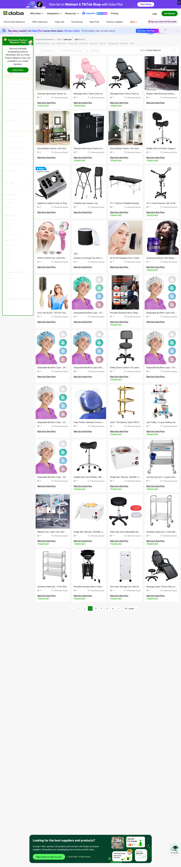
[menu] (73, 22)
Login (154, 13)
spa (53, 43)
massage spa (113, 43)
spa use (103, 43)
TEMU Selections (40, 22)
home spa (124, 43)
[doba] (14, 13)
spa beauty (83, 43)
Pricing (114, 13)
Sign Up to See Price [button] (46, 102)
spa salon (93, 43)
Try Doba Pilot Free (146, 31)
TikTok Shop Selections (14, 22)
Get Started (169, 13)
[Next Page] (118, 608)
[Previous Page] (79, 608)
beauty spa (72, 43)
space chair (61, 43)
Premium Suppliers (114, 22)
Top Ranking (76, 22)
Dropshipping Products (45, 39)
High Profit (94, 22)
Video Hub (59, 22)
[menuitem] (14, 22)
